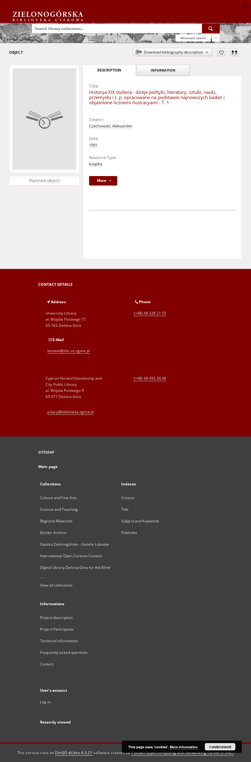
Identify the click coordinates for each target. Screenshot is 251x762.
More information (184, 747)
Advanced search (193, 38)
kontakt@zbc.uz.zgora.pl (68, 350)
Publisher (129, 532)
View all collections (56, 585)
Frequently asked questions (64, 652)
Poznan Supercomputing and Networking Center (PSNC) (182, 752)
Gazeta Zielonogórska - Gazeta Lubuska (74, 544)
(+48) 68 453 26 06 (150, 378)
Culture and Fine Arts (58, 497)
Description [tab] (109, 70)
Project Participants (57, 629)
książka (95, 164)
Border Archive (53, 532)
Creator (128, 497)
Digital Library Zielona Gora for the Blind (75, 567)
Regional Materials (56, 521)
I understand (220, 746)
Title (125, 509)
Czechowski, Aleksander (110, 126)
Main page (48, 466)
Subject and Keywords (140, 521)
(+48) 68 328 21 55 (150, 313)
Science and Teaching (59, 509)
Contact (47, 664)
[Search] (211, 28)
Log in (45, 702)
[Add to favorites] (221, 52)
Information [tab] (163, 70)
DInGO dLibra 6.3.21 (73, 752)
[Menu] (243, 5)
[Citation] (234, 52)
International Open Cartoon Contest (71, 555)
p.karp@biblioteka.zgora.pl (70, 411)
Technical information (59, 640)
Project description (56, 617)
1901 (93, 145)
